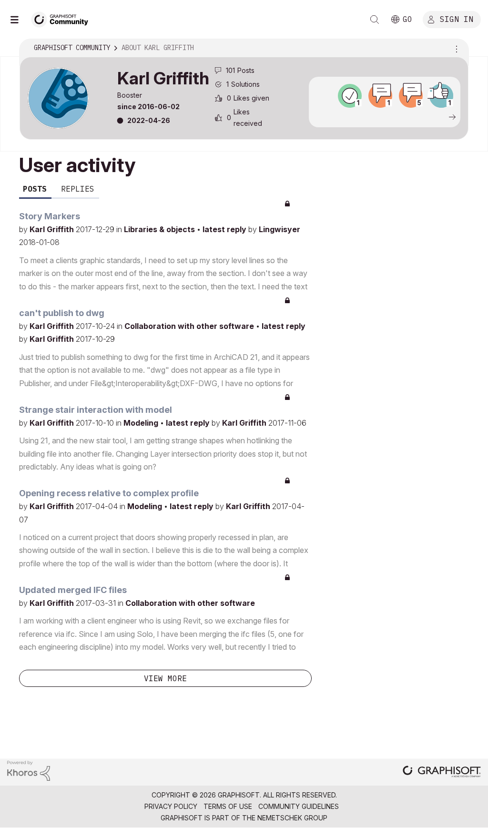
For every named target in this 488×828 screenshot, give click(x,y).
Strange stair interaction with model (95, 410)
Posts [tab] (35, 189)
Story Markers (49, 216)
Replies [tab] (77, 189)
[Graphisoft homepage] (442, 772)
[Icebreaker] (380, 96)
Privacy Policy (170, 806)
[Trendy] (441, 96)
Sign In (456, 18)
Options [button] (455, 48)
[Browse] (19, 19)
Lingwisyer (279, 229)
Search (374, 19)
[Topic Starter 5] (411, 96)
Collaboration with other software (190, 326)
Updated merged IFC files (73, 590)
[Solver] (350, 96)
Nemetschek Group (292, 818)
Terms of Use (227, 806)
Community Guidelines (298, 806)
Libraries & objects (160, 229)
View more (165, 678)
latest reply (225, 229)
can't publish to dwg (61, 313)
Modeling (141, 423)
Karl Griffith (53, 229)
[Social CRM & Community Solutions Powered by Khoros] (28, 770)
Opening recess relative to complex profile (109, 493)
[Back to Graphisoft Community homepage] (63, 18)
